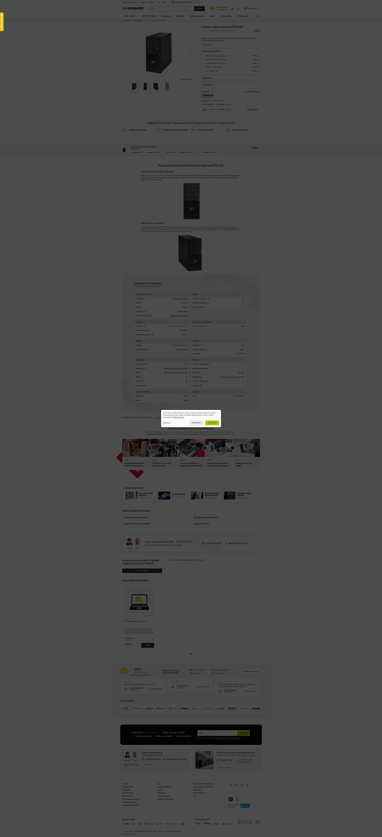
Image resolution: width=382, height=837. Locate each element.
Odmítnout (196, 423)
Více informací (178, 417)
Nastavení (167, 423)
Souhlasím (212, 423)
